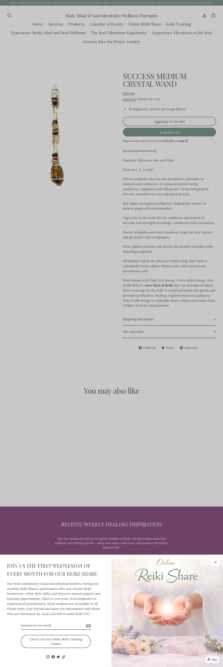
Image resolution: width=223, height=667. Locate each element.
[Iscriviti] (88, 626)
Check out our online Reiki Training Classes (55, 641)
